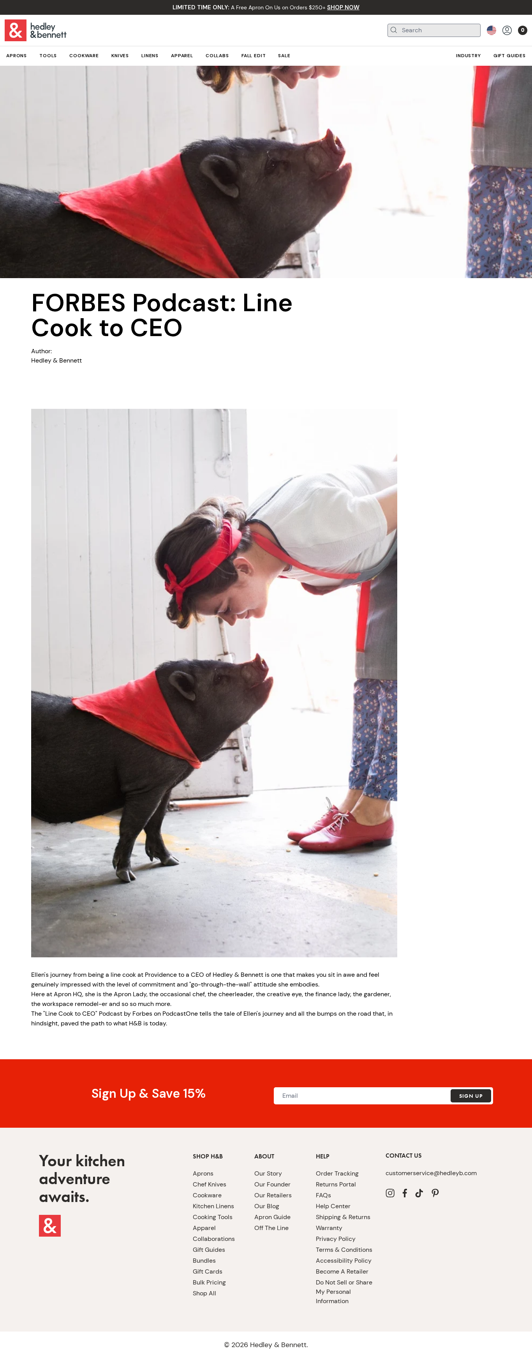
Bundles (204, 1260)
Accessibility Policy (344, 1260)
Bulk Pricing (209, 1282)
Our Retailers (273, 1195)
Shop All (204, 1293)
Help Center (333, 1206)
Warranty (329, 1228)
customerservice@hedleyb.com (431, 1173)
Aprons (203, 1173)
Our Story (268, 1173)
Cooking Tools (213, 1217)
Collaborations (214, 1239)
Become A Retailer (342, 1271)
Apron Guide (272, 1217)
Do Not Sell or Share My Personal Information (344, 1291)
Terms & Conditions (344, 1250)
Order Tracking (337, 1173)
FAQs (323, 1195)
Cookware (207, 1195)
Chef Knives (209, 1184)
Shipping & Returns (343, 1217)
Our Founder (272, 1184)
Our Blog (266, 1206)
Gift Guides (209, 1250)
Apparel (204, 1228)
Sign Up (471, 1095)
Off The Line (271, 1228)
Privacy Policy (336, 1239)
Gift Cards (207, 1271)
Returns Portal (336, 1184)
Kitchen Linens (213, 1206)
